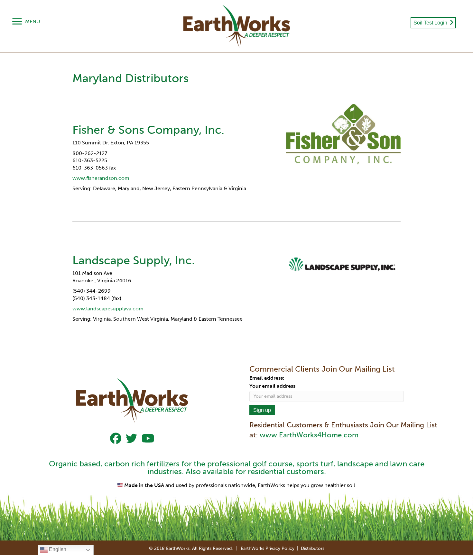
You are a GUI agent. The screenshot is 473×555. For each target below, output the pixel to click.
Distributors (312, 548)
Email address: (266, 378)
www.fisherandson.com (100, 178)
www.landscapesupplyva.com (108, 309)
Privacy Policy (279, 548)
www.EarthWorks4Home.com (309, 435)
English (57, 549)
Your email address (272, 386)
